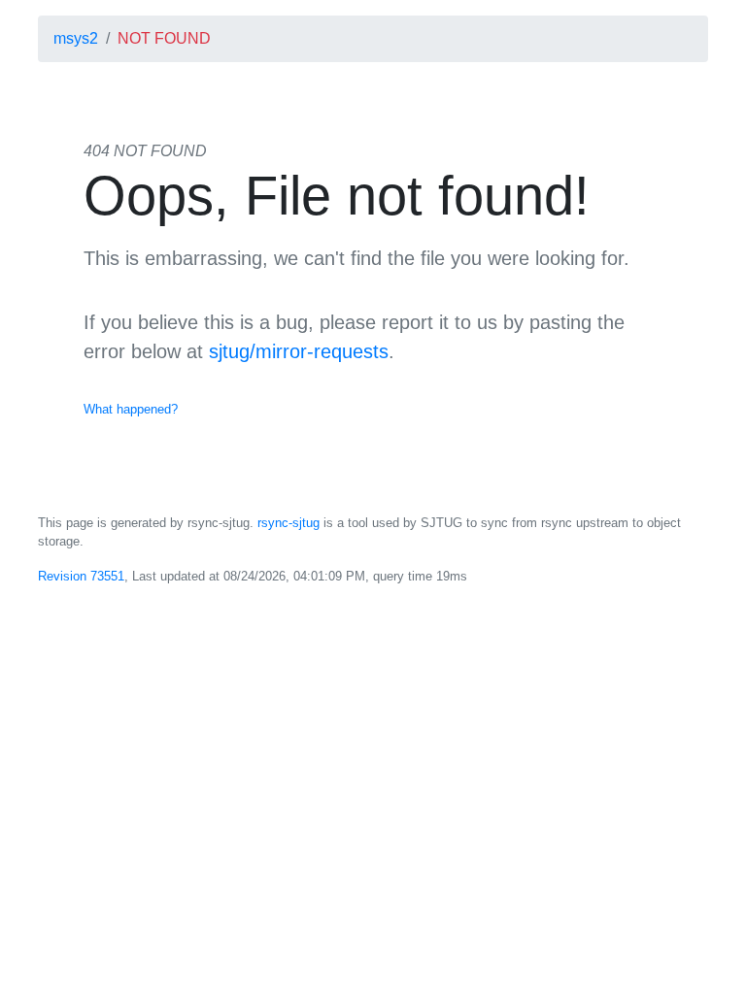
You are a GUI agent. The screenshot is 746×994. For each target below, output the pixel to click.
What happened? (131, 409)
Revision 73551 (81, 576)
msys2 (75, 38)
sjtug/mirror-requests (299, 351)
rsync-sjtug (288, 522)
